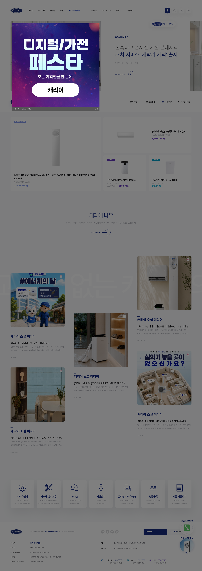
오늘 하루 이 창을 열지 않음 (22, 109)
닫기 (96, 109)
